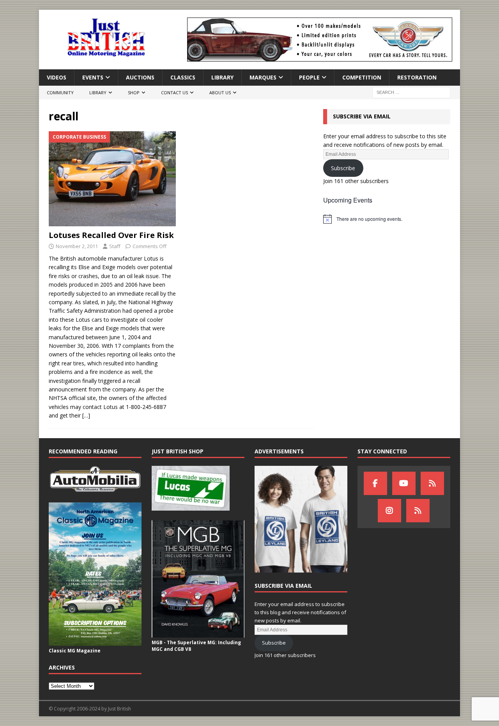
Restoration (417, 77)
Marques (263, 77)
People (309, 77)
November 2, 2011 (77, 246)
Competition (361, 77)
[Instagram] (389, 510)
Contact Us (174, 92)
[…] (86, 415)
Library (222, 77)
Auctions (140, 77)
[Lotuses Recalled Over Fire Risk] (112, 179)
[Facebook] (375, 483)
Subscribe (343, 168)
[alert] (386, 219)
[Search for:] (411, 92)
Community (60, 92)
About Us (220, 92)
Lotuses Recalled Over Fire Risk (111, 235)
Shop (134, 92)
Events (92, 77)
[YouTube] (404, 483)
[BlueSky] (432, 483)
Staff (114, 246)
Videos (56, 77)
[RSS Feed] (418, 510)
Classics (182, 77)
